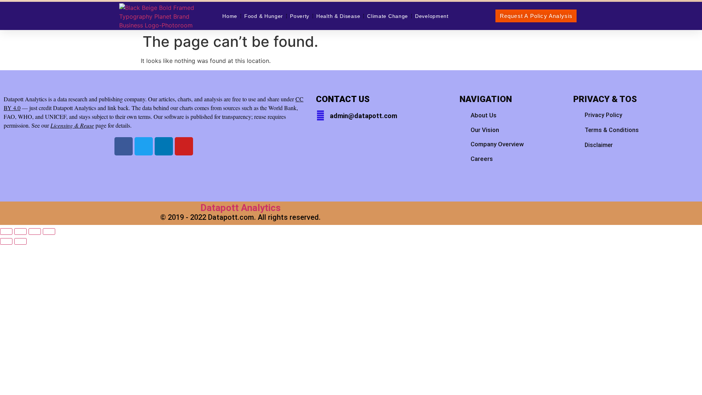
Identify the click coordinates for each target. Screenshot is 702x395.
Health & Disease (338, 16)
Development (432, 16)
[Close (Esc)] (49, 231)
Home (229, 16)
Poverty (299, 16)
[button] (536, 16)
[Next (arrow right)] (20, 241)
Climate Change (387, 16)
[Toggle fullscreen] (20, 231)
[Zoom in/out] (6, 231)
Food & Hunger (263, 16)
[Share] (35, 231)
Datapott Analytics (240, 207)
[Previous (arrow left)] (6, 241)
